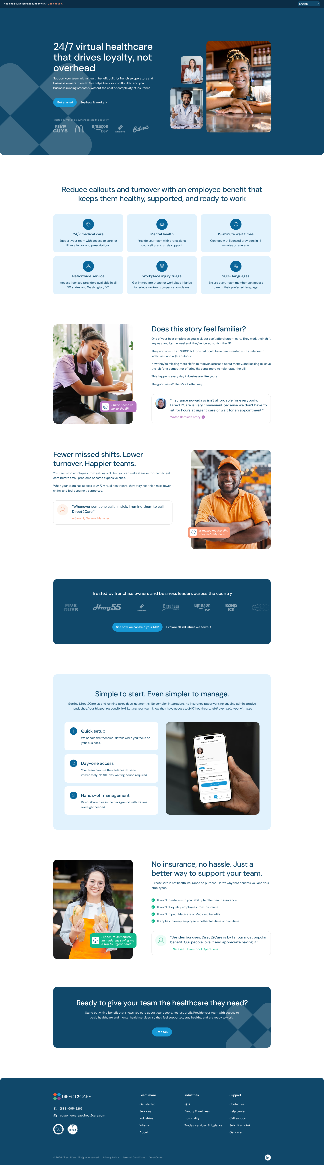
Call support (238, 1118)
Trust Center (156, 1157)
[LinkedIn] (268, 1158)
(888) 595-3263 (71, 1108)
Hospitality (192, 1118)
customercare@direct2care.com (82, 1115)
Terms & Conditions (134, 1157)
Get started (147, 1104)
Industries (146, 1118)
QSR (187, 1104)
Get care (236, 1132)
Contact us (237, 1104)
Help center (238, 1111)
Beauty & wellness (197, 1111)
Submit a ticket (240, 1125)
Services (145, 1111)
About (144, 1132)
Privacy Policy (111, 1157)
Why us (145, 1125)
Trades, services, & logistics (203, 1125)
